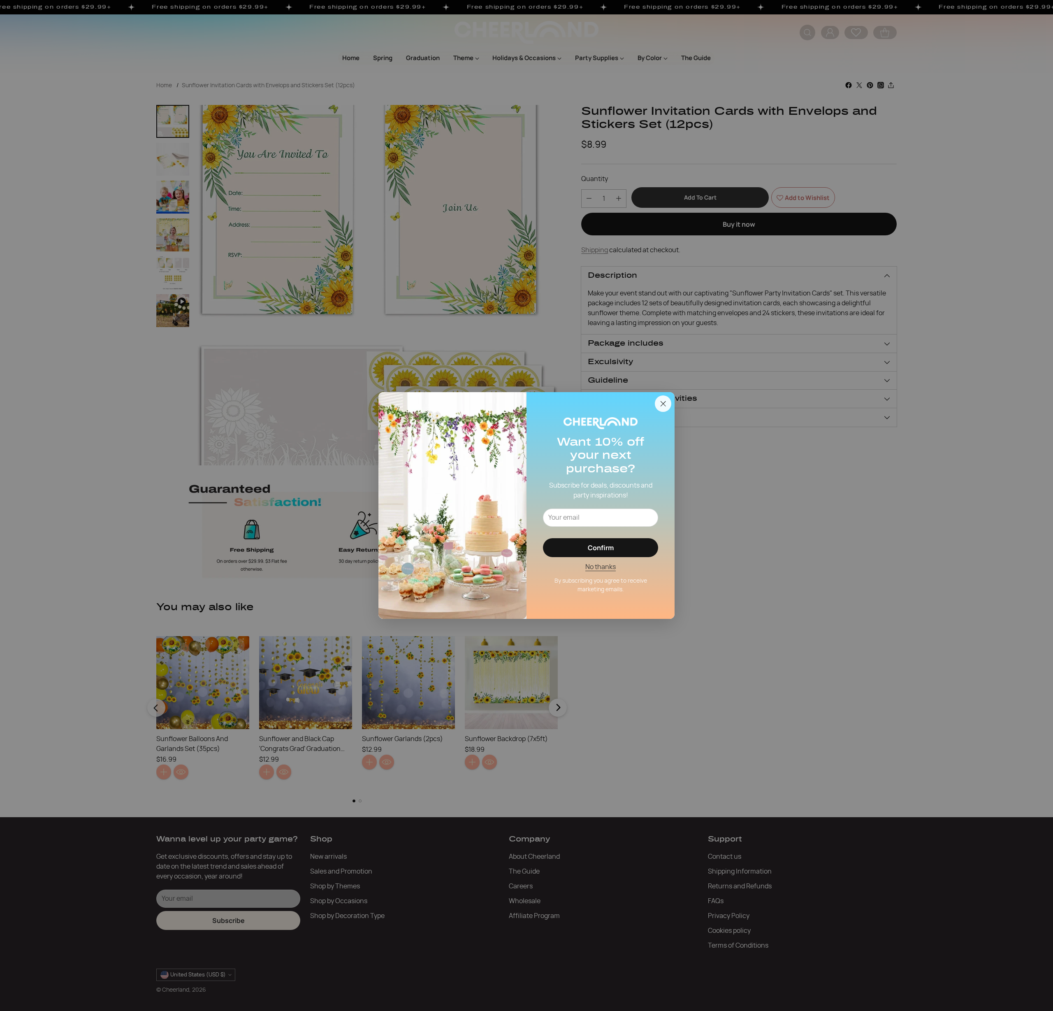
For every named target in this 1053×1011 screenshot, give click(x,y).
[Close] (663, 403)
